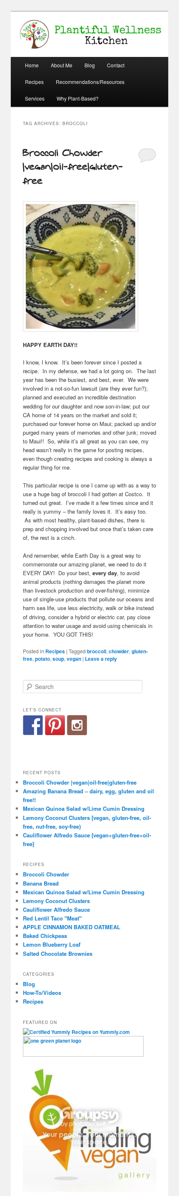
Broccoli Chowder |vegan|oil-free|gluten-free (73, 167)
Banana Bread (41, 883)
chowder (119, 651)
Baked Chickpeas (45, 936)
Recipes (34, 81)
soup (58, 658)
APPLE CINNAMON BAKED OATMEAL (71, 927)
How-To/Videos (42, 993)
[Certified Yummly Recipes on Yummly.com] (76, 1032)
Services (35, 98)
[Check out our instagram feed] (77, 725)
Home (32, 65)
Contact (115, 65)
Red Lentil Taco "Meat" (52, 918)
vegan (74, 658)
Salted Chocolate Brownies (57, 953)
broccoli (96, 651)
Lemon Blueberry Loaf (51, 944)
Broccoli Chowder (46, 874)
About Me (61, 65)
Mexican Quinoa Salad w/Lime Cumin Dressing (83, 808)
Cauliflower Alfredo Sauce (56, 909)
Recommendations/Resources (90, 81)
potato (42, 658)
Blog (90, 65)
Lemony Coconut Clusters (56, 901)
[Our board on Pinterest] (55, 725)
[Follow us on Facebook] (33, 725)
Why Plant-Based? (78, 98)
